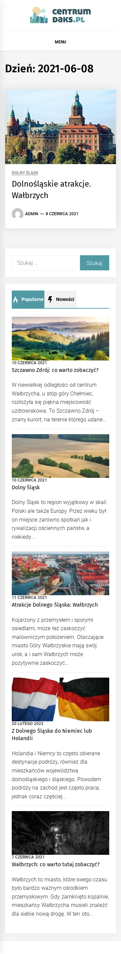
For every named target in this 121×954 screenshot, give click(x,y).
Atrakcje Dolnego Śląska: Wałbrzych (55, 605)
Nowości (64, 299)
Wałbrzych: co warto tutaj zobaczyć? (55, 864)
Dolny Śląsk (25, 173)
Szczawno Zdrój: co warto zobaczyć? (55, 370)
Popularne (32, 299)
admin (31, 214)
